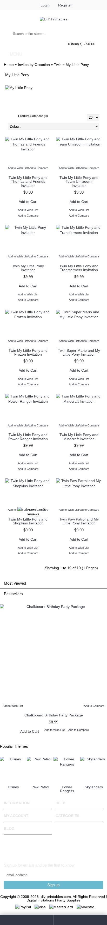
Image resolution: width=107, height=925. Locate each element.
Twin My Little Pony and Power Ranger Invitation (28, 437)
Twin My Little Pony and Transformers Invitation (78, 268)
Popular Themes (14, 746)
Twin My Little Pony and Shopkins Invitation (28, 521)
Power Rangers (67, 789)
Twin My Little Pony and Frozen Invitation (28, 352)
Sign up (54, 885)
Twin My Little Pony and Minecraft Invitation (78, 437)
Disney (13, 787)
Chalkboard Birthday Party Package (53, 715)
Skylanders (94, 787)
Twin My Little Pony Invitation (28, 268)
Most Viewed (15, 583)
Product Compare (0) (33, 116)
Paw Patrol (40, 787)
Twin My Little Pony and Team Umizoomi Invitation (78, 181)
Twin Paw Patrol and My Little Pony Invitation (79, 521)
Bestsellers (13, 594)
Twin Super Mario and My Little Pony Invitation (79, 352)
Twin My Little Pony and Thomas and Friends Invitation (28, 181)
